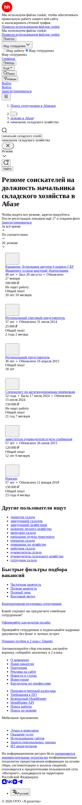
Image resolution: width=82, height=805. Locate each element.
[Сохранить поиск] (6, 163)
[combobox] (22, 136)
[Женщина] (12, 310)
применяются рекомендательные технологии (38, 755)
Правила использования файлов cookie (31, 34)
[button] (6, 83)
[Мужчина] (12, 259)
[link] (9, 73)
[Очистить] (8, 145)
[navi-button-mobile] (6, 96)
